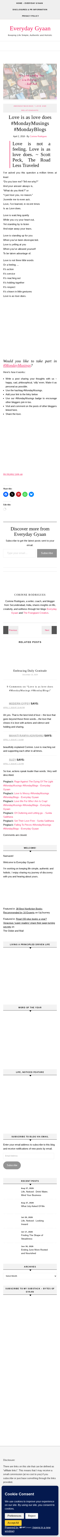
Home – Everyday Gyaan (29, 3)
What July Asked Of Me (33, 1206)
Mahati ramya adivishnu (26, 735)
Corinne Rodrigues (38, 136)
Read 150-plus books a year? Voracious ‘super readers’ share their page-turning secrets (29, 923)
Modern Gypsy (19, 703)
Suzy (12, 759)
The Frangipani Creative (35, 612)
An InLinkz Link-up (13, 474)
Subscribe (47, 553)
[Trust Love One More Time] (49, 630)
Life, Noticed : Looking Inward (32, 1222)
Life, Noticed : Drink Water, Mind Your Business (34, 1193)
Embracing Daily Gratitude (30, 670)
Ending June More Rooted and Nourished (34, 1251)
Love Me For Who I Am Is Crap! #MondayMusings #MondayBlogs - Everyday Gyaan (26, 805)
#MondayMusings (24, 106)
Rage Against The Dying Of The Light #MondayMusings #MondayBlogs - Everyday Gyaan (28, 785)
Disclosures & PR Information (30, 10)
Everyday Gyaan (30, 28)
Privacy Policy (30, 16)
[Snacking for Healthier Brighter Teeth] (10, 630)
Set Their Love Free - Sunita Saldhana (34, 820)
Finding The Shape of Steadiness (32, 1237)
